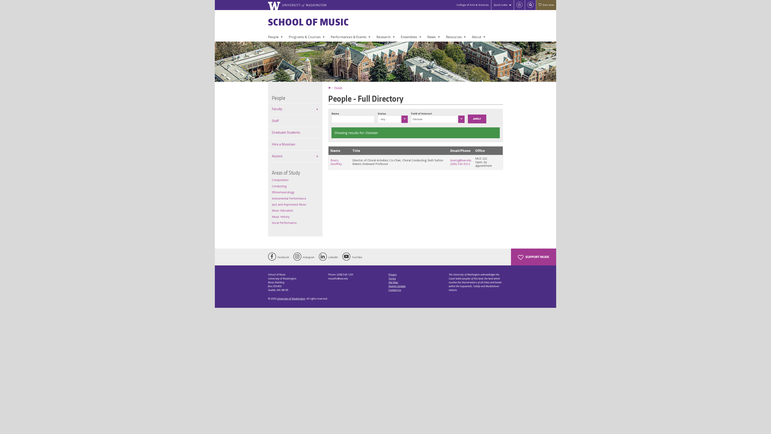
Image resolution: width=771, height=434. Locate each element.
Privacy (393, 274)
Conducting (279, 186)
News (431, 37)
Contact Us (395, 290)
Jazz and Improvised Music (289, 204)
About (476, 37)
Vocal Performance (284, 223)
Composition (280, 180)
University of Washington (291, 298)
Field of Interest (421, 113)
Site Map (393, 282)
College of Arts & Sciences (473, 5)
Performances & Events (348, 37)
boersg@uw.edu (460, 160)
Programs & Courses (305, 37)
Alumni (277, 156)
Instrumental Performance (289, 198)
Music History (281, 217)
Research (383, 37)
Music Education (282, 210)
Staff (275, 121)
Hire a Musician (283, 144)
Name (335, 113)
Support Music (537, 257)
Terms (392, 278)
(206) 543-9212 (460, 164)
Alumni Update (397, 286)
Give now (548, 5)
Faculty (277, 109)
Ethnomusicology (283, 192)
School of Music (308, 22)
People (273, 37)
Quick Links (501, 5)
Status (382, 113)
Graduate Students (286, 132)
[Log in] (519, 5)
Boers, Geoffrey (336, 162)
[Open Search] (530, 5)
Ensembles (409, 37)
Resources (454, 37)
